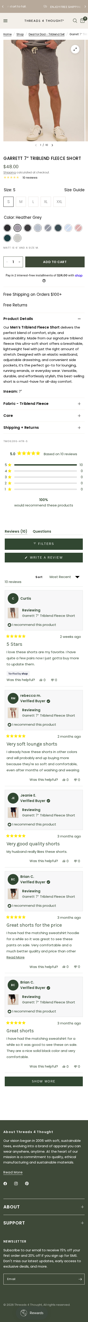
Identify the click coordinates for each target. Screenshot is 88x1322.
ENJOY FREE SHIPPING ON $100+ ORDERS (48, 7)
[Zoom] (75, 49)
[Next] (52, 145)
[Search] (75, 21)
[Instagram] (19, 1184)
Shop (20, 34)
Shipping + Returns (21, 427)
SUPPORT (14, 1223)
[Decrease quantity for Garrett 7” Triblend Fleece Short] (7, 262)
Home (7, 34)
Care (8, 415)
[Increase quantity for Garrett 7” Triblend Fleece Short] (19, 262)
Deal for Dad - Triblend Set (47, 34)
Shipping (9, 172)
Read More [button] (13, 1172)
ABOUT (11, 1207)
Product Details (18, 318)
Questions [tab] (42, 532)
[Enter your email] (80, 1279)
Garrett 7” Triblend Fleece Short (48, 615)
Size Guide (74, 190)
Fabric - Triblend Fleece (26, 403)
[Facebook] (8, 1184)
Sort (39, 577)
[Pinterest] (30, 1184)
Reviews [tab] (16, 532)
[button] (44, 464)
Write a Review (47, 559)
